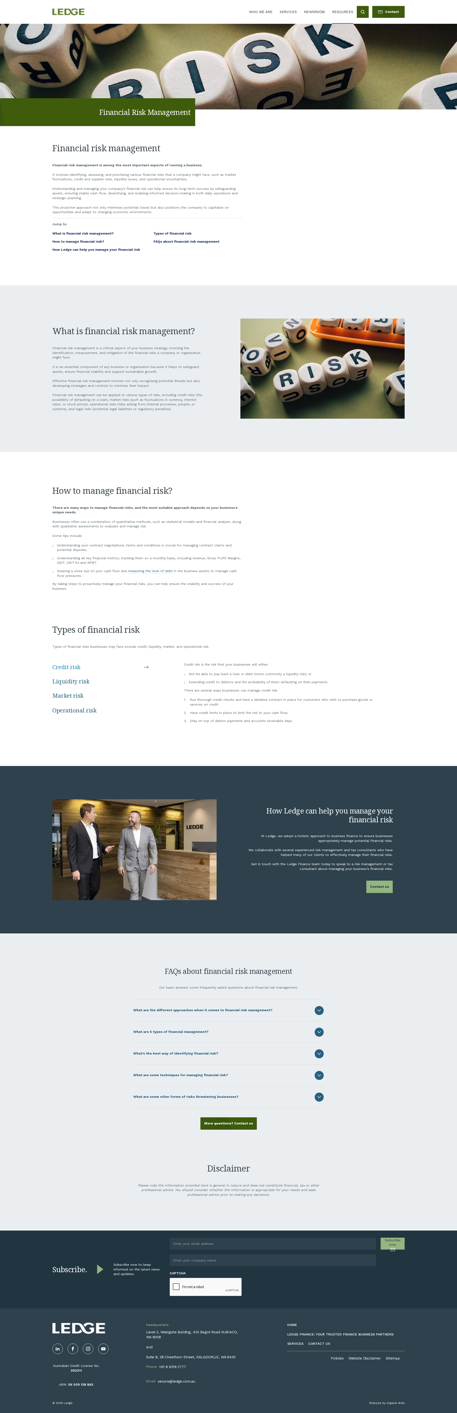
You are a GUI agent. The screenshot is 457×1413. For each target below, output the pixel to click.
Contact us (379, 886)
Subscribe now (393, 1242)
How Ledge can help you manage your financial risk (96, 249)
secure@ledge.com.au (176, 1381)
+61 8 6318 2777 (172, 1367)
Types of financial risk (173, 233)
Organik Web (396, 1403)
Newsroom (314, 12)
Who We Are (261, 12)
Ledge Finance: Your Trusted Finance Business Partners (340, 1334)
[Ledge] (68, 12)
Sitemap (393, 1358)
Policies (337, 1358)
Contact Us (319, 1343)
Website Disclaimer (364, 1358)
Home (292, 1325)
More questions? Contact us (228, 1123)
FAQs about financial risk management (186, 241)
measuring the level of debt (150, 571)
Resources (342, 12)
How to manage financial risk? (78, 241)
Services (288, 12)
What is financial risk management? (83, 233)
